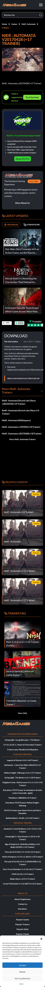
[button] (41, 938)
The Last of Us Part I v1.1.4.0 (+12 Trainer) (22, 852)
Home (4, 24)
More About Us (22, 203)
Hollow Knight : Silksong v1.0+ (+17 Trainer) (22, 773)
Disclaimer (22, 909)
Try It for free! (32, 97)
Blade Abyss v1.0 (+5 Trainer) (22, 879)
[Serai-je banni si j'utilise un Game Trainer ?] (22, 664)
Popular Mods (22, 929)
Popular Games (22, 919)
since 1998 (33, 181)
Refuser (22, 972)
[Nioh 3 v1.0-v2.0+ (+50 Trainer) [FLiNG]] (22, 635)
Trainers (5, 27)
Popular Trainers (22, 924)
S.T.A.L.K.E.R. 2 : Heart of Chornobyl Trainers (22, 745)
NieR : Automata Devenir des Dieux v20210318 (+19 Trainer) (19, 402)
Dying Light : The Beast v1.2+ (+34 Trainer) (23, 777)
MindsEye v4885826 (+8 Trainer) (22, 798)
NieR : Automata (28, 24)
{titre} (21, 984)
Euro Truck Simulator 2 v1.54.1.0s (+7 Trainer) (22, 869)
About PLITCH (22, 159)
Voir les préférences (22, 978)
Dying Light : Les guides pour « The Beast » (22, 740)
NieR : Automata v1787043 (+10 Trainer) (21, 427)
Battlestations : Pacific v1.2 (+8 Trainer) (22, 818)
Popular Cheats (22, 934)
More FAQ (22, 713)
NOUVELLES (12, 224)
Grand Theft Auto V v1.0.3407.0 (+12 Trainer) (22, 883)
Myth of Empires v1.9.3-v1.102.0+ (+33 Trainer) (22, 856)
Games (14, 24)
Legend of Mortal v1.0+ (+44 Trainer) (22, 760)
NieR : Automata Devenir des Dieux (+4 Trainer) (20, 412)
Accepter (22, 965)
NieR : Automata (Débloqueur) (16, 420)
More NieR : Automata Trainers (22, 439)
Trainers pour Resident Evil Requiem (22, 749)
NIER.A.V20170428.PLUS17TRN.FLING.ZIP (23, 378)
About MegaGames (22, 899)
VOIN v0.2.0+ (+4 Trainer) (23, 874)
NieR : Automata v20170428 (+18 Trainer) (21, 433)
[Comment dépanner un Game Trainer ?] (22, 693)
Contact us (22, 904)
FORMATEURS (33, 224)
